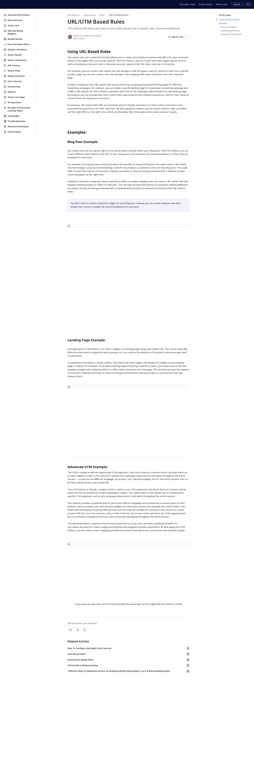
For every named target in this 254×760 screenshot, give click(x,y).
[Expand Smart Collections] (35, 60)
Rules (102, 15)
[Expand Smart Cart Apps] (35, 97)
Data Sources (90, 15)
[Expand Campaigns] (35, 116)
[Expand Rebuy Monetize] (35, 76)
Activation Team (187, 4)
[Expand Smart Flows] (35, 71)
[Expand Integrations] (35, 102)
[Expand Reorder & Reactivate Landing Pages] (35, 108)
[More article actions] (187, 37)
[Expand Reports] (35, 92)
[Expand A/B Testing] (35, 65)
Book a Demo (205, 4)
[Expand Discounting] (35, 87)
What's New (222, 4)
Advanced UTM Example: (231, 34)
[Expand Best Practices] (35, 20)
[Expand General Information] (35, 15)
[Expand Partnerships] (35, 132)
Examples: (223, 23)
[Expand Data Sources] (35, 81)
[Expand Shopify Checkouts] (35, 50)
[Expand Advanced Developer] (35, 126)
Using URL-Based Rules (229, 19)
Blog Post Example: (229, 27)
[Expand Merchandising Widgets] (35, 31)
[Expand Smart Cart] (35, 25)
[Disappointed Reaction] (70, 630)
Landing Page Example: (230, 31)
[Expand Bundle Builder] (35, 39)
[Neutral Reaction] (77, 630)
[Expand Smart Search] (35, 55)
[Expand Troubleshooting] (35, 121)
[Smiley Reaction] (84, 630)
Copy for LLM (177, 37)
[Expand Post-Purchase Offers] (35, 44)
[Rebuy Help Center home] (3, 4)
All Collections (73, 15)
